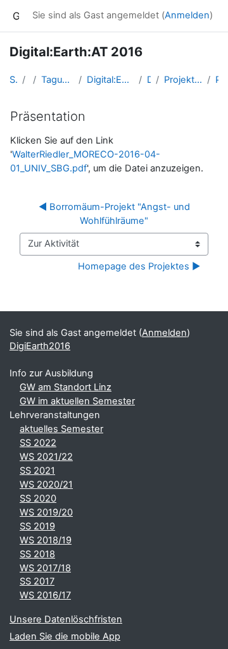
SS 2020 (38, 498)
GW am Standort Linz (65, 387)
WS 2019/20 (46, 512)
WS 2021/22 (46, 456)
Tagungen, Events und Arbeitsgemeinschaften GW (57, 79)
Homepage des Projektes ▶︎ (139, 266)
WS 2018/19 (46, 540)
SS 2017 (37, 581)
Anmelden (187, 15)
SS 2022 (38, 442)
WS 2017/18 (45, 568)
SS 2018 (37, 554)
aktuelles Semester (61, 429)
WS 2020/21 (46, 484)
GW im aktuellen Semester (77, 401)
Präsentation (216, 79)
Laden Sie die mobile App (65, 636)
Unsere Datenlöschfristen (66, 619)
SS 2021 (37, 470)
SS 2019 (37, 526)
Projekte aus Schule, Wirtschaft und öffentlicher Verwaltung (183, 79)
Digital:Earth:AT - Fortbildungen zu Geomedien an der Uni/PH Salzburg (110, 79)
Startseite (13, 79)
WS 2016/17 (45, 595)
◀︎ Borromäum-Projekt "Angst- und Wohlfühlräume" (116, 213)
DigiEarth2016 (149, 79)
